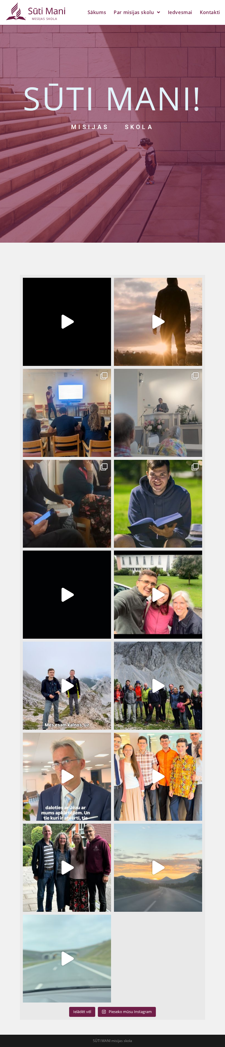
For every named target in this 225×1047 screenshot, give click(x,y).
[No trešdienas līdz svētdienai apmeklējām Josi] (158, 777)
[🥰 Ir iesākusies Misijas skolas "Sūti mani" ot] (67, 322)
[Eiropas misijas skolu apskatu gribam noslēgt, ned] (158, 595)
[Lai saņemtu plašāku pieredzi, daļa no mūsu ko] (67, 959)
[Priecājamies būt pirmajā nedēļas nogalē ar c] (67, 595)
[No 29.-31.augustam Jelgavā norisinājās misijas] (158, 504)
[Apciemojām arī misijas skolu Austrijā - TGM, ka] (158, 686)
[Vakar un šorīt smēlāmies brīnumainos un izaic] (67, 868)
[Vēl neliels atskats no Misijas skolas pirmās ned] (67, 504)
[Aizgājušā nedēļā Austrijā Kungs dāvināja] (67, 686)
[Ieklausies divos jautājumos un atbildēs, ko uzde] (67, 777)
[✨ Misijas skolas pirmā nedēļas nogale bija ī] (158, 413)
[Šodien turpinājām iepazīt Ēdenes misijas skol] (158, 868)
